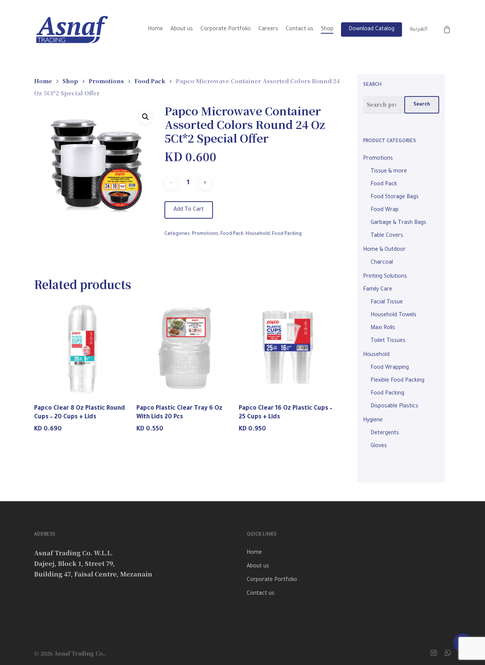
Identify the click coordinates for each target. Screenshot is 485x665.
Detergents (385, 433)
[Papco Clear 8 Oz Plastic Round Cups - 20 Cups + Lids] (83, 348)
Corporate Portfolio (272, 580)
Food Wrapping (390, 368)
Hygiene (373, 421)
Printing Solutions (385, 277)
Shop (70, 81)
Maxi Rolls (383, 328)
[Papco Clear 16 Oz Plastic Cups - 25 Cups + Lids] (288, 348)
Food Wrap (385, 210)
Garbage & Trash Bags (398, 223)
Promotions (106, 81)
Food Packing (287, 234)
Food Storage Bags (395, 197)
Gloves (379, 446)
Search (421, 104)
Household (258, 234)
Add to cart (189, 210)
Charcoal (382, 263)
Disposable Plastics (394, 407)
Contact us (260, 594)
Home (43, 81)
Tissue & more (389, 172)
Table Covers (387, 236)
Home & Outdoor (384, 250)
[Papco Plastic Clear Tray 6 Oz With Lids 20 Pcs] (185, 348)
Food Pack (150, 81)
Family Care (377, 290)
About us (258, 567)
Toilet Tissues (388, 341)
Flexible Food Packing (397, 381)
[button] (145, 117)
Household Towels (393, 315)
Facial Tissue (387, 303)
